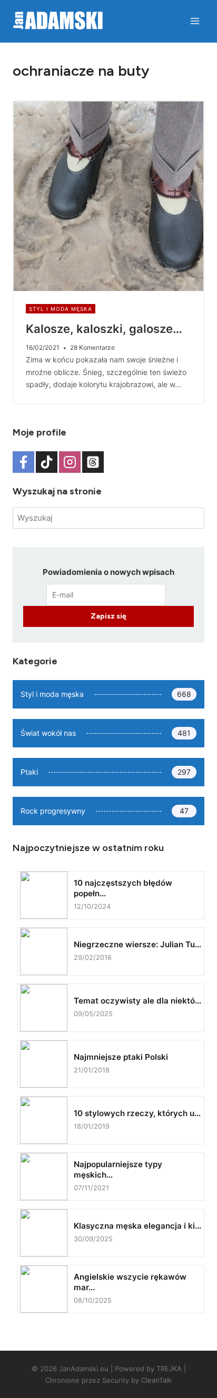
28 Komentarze (92, 347)
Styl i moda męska (60, 309)
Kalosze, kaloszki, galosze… (104, 329)
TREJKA (169, 1368)
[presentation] (108, 196)
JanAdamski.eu (83, 1368)
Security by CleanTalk (137, 1380)
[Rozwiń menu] (194, 21)
